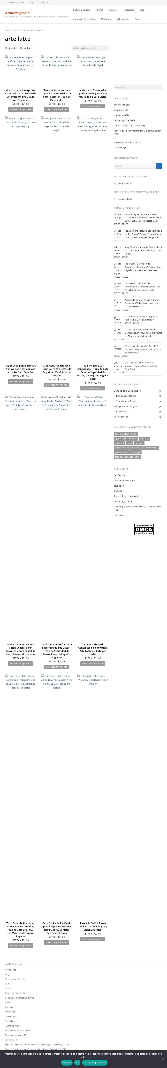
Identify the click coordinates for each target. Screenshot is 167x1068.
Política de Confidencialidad (18, 1030)
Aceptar (67, 1062)
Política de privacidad (95, 1062)
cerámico (119, 443)
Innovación (121, 411)
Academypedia (17, 13)
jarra (129, 443)
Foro (137, 19)
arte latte (144, 438)
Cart (7, 983)
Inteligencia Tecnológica (125, 406)
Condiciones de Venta (15, 993)
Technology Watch (123, 120)
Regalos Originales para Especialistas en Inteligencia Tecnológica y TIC (37, 1044)
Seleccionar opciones (20, 109)
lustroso (139, 443)
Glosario (113, 9)
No (77, 1062)
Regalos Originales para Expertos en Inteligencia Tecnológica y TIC (35, 1049)
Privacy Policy (11, 1040)
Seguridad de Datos (126, 401)
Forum (8, 1002)
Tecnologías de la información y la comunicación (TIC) (137, 132)
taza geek (135, 452)
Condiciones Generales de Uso (19, 997)
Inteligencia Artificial (126, 395)
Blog (142, 9)
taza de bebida (149, 447)
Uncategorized (121, 416)
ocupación (119, 109)
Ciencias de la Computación (127, 390)
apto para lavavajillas (125, 433)
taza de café (121, 452)
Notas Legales (11, 1021)
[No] (163, 1058)
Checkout (9, 988)
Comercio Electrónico (84, 19)
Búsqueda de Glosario (15, 979)
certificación (120, 104)
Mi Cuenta (106, 19)
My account (10, 1011)
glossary (9, 1007)
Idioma (99, 9)
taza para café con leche (127, 456)
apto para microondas (126, 438)
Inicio (7, 30)
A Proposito (123, 19)
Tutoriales (128, 9)
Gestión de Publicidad (127, 142)
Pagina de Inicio (81, 9)
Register (45, 2)
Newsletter (10, 1016)
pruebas (120, 115)
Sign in (32, 2)
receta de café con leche (127, 447)
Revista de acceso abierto (129, 125)
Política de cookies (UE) (15, 1035)
